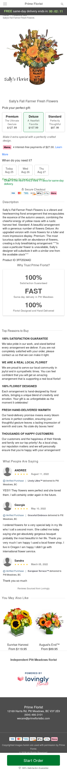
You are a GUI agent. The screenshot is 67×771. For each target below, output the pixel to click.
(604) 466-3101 (33, 714)
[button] (59, 762)
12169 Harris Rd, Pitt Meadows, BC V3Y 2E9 (33, 711)
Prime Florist (34, 3)
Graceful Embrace (37, 515)
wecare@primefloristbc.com (33, 718)
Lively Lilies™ (35, 480)
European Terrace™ (38, 571)
